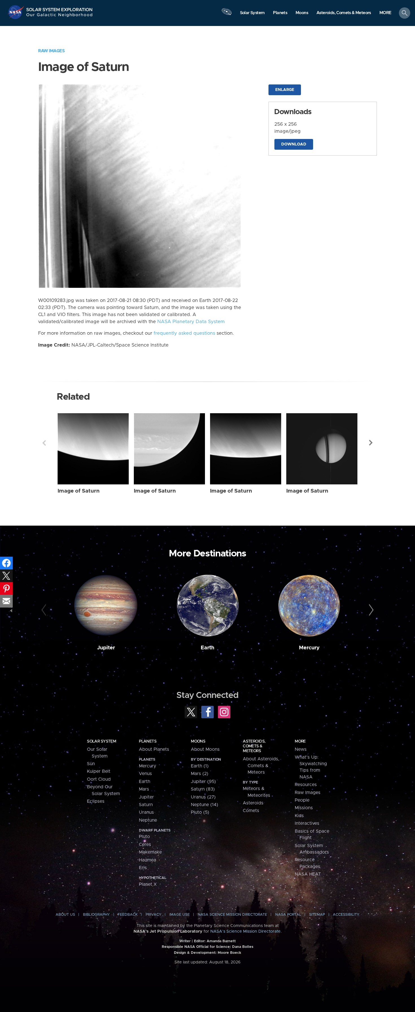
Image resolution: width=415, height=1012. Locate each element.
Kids (299, 815)
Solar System (101, 741)
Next (371, 443)
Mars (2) (199, 773)
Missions (304, 808)
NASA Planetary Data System (191, 321)
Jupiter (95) (203, 781)
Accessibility (346, 915)
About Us (65, 915)
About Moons (205, 749)
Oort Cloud (99, 779)
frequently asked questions (184, 333)
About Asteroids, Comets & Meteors (261, 765)
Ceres (145, 844)
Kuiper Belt (98, 771)
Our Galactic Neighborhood (59, 16)
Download (293, 144)
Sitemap (317, 915)
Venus (145, 773)
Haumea (147, 860)
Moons (198, 741)
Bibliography (96, 915)
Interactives (307, 823)
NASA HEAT (308, 874)
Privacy (153, 915)
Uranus (146, 812)
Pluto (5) (200, 812)
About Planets (154, 749)
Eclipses (95, 801)
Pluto (144, 836)
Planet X (148, 884)
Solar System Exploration (59, 8)
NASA (16, 12)
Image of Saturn (79, 491)
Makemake (150, 852)
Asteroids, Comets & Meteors (254, 746)
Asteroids (253, 803)
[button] (385, 13)
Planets (147, 741)
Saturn (146, 804)
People (302, 800)
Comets (251, 810)
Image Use (179, 915)
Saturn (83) (203, 789)
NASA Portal (288, 915)
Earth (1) (200, 766)
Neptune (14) (204, 804)
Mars (144, 789)
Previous (44, 443)
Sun (91, 763)
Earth (207, 647)
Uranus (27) (203, 797)
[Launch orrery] (226, 14)
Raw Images (51, 51)
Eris (143, 867)
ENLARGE (284, 90)
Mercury (309, 647)
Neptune (148, 820)
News (301, 749)
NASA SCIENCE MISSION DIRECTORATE (232, 915)
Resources (306, 784)
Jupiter (106, 647)
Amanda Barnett (221, 941)
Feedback (127, 915)
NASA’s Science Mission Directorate (245, 931)
